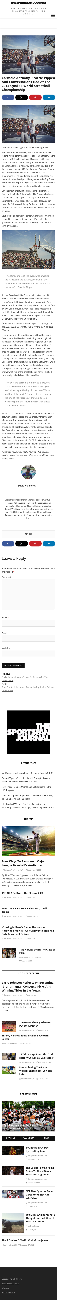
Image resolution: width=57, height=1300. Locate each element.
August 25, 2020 (33, 897)
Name (5, 617)
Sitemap (5, 1288)
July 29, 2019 (43, 1079)
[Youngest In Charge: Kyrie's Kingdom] (13, 1147)
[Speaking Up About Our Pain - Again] (28, 1116)
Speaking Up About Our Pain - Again (23, 1125)
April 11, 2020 (43, 1030)
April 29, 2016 (32, 1230)
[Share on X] (21, 97)
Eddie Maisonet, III (27, 1030)
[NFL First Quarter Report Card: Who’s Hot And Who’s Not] (13, 1191)
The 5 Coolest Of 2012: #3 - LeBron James (25, 1240)
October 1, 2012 (33, 1206)
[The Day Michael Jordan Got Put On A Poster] (9, 1026)
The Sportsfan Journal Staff (13, 870)
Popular (10, 1138)
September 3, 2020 (34, 870)
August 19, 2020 (33, 938)
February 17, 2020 (44, 1062)
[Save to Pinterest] (35, 97)
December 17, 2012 (34, 1159)
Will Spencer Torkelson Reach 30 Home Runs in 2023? (27, 773)
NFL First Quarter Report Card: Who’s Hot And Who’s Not (40, 1195)
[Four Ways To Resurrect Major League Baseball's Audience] (28, 841)
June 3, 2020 (34, 1128)
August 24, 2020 (33, 916)
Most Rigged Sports (10, 1283)
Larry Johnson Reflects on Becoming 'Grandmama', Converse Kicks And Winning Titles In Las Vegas (27, 986)
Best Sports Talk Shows (12, 1279)
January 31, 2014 (33, 1183)
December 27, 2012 (27, 1245)
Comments (28, 1138)
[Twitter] (26, 534)
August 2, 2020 (26, 961)
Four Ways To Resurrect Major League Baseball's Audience (23, 863)
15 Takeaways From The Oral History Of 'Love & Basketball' (36, 1056)
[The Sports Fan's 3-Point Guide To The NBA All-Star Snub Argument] (13, 1167)
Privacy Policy (8, 1292)
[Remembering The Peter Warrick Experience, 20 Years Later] (9, 1070)
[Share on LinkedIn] (49, 97)
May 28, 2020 (32, 995)
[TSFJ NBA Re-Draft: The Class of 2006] (9, 953)
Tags (46, 1138)
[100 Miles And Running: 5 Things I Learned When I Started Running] (13, 1214)
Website (6, 648)
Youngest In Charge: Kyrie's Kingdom (37, 1149)
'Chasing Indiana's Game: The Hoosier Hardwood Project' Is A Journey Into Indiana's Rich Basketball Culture (28, 931)
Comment (7, 577)
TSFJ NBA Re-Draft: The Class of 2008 (22, 893)
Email (5, 633)
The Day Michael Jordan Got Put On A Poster (35, 1024)
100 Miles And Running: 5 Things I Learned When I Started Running (40, 1218)
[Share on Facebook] (8, 97)
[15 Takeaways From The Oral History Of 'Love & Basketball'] (9, 1056)
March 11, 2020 (26, 1043)
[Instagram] (30, 534)
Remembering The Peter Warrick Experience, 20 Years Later (35, 1071)
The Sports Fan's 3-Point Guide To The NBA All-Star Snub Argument (40, 1171)
